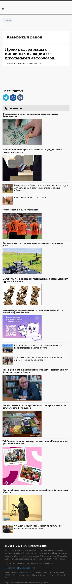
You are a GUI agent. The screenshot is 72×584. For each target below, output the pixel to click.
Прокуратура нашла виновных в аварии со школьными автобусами (30, 53)
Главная (8, 20)
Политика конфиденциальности (20, 568)
